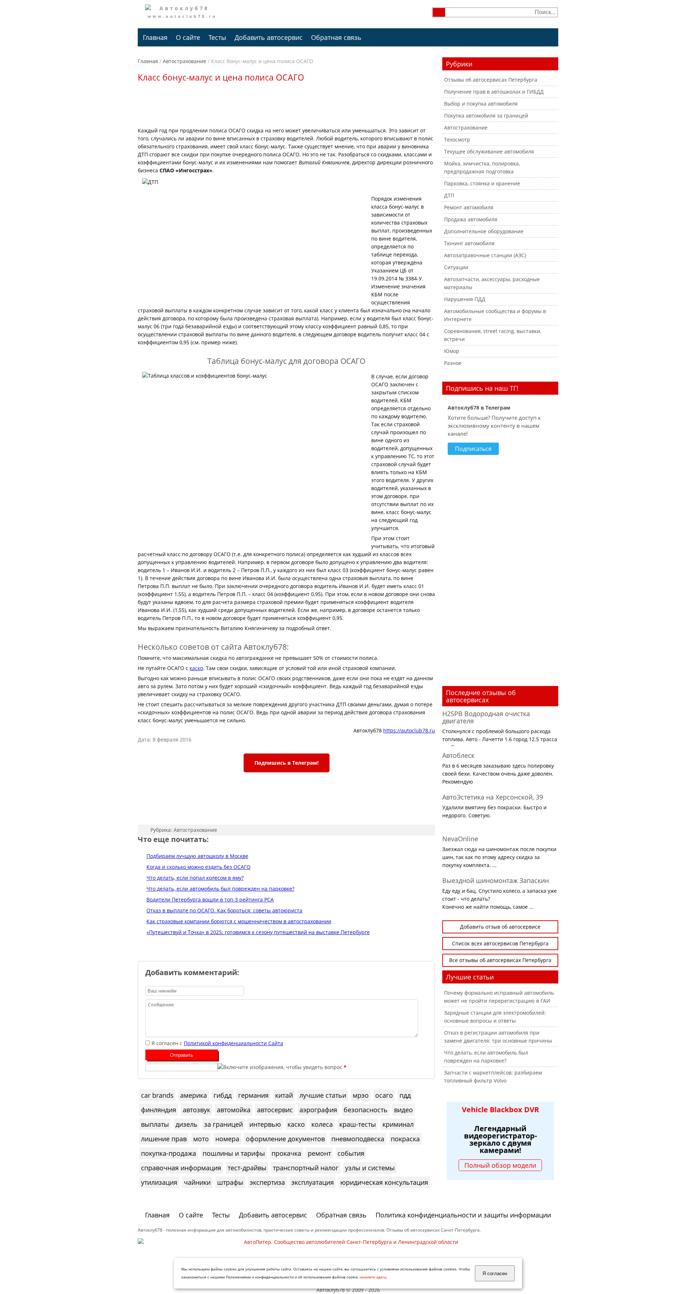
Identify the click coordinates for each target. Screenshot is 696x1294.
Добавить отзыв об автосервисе (500, 926)
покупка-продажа (168, 1153)
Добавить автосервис (269, 37)
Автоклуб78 (330, 1289)
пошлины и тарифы (234, 1153)
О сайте (188, 37)
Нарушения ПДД (464, 299)
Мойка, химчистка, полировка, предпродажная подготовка (482, 167)
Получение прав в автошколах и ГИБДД (494, 91)
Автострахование (184, 61)
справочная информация (181, 1167)
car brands (157, 1095)
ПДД (405, 1095)
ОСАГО (384, 1095)
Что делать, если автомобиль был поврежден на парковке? (220, 888)
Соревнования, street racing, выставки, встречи (492, 335)
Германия (253, 1095)
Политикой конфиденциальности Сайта (233, 1043)
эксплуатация (312, 1182)
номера (227, 1138)
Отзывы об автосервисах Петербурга (490, 79)
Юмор (451, 351)
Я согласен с (217, 1043)
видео (403, 1109)
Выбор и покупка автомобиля (481, 103)
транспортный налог (306, 1167)
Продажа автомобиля (470, 219)
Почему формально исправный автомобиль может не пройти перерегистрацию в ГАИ (499, 996)
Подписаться (473, 449)
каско (196, 668)
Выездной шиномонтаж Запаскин (495, 880)
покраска (405, 1138)
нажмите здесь (373, 1277)
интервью (265, 1124)
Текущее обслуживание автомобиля (489, 151)
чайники (197, 1182)
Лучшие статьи (322, 1095)
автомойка (233, 1109)
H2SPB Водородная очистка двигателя (486, 717)
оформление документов (285, 1138)
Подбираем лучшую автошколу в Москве (197, 856)
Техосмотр (457, 139)
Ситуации (456, 267)
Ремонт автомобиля (468, 207)
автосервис (275, 1109)
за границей (223, 1124)
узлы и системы (370, 1167)
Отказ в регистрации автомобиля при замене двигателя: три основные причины (498, 1036)
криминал (398, 1124)
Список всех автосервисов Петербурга (500, 943)
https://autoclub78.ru (409, 730)
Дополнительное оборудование (483, 231)
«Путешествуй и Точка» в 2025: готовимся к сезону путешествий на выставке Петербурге (258, 932)
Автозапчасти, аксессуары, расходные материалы (492, 283)
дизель (186, 1124)
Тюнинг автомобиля (469, 243)
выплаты (155, 1124)
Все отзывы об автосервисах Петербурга (500, 960)
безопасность (366, 1109)
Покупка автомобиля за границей (486, 115)
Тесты (217, 37)
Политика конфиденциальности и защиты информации (463, 1215)
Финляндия (158, 1109)
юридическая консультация (384, 1182)
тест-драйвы (247, 1167)
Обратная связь (336, 37)
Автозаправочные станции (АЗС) (485, 255)
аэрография (318, 1109)
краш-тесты (357, 1124)
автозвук (196, 1109)
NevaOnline (460, 838)
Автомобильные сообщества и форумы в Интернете (495, 315)
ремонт (319, 1153)
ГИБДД (223, 1095)
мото (201, 1138)
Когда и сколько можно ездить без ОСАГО (198, 866)
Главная (155, 37)
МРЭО (361, 1095)
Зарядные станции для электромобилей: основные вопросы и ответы (495, 1016)
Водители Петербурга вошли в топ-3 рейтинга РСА (210, 899)
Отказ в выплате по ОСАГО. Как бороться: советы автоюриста (224, 910)
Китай (284, 1095)
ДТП (449, 195)
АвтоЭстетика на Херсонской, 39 (492, 797)
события (350, 1153)
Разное (452, 363)
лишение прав (164, 1138)
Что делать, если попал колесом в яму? (195, 877)
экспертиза (267, 1182)
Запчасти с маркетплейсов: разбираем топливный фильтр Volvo (493, 1076)
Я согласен (494, 1273)
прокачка (286, 1153)
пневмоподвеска (357, 1138)
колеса (322, 1124)
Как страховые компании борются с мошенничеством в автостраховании (238, 921)
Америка (193, 1095)
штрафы (230, 1182)
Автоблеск (458, 755)
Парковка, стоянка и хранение (482, 183)
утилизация (159, 1182)
